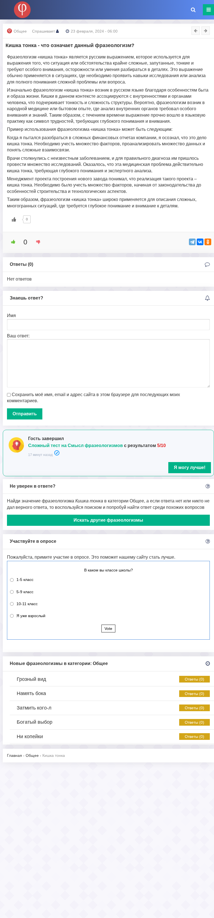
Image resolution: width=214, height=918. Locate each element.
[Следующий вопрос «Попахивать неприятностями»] (205, 30)
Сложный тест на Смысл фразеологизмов (75, 445)
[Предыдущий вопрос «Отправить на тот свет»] (195, 30)
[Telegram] (192, 242)
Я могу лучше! (189, 467)
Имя (11, 315)
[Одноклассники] (208, 242)
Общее (20, 31)
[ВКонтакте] (200, 242)
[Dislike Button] (36, 241)
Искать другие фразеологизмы (108, 520)
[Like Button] (14, 219)
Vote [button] (108, 628)
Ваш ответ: (18, 335)
